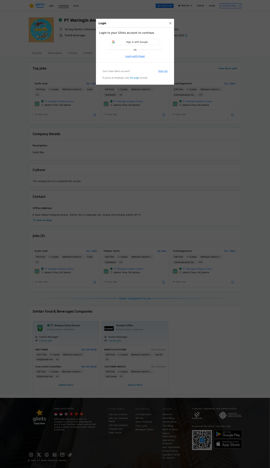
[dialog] (135, 52)
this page (134, 77)
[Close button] (170, 23)
